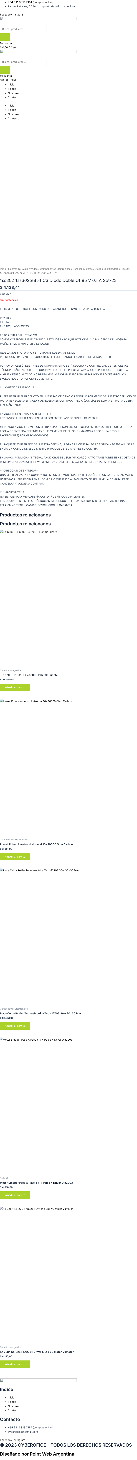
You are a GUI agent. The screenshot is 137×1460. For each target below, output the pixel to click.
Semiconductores (83, 268)
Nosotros (13, 93)
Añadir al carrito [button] (15, 687)
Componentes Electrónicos (55, 268)
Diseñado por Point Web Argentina (37, 1454)
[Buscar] (5, 37)
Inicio (11, 84)
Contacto (13, 97)
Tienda (12, 88)
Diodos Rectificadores (107, 268)
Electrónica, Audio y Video (23, 268)
